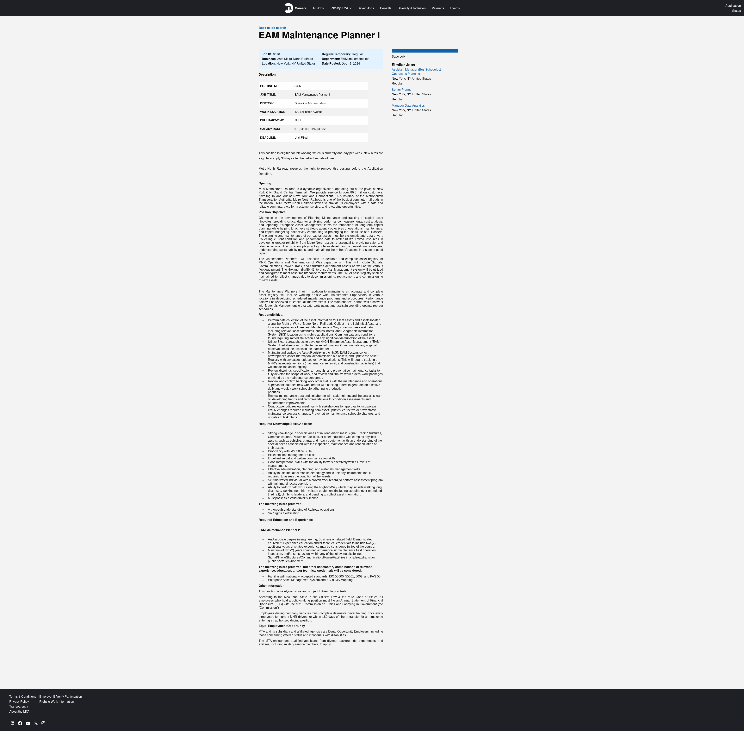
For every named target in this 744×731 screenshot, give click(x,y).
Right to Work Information (56, 701)
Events (455, 8)
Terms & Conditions (22, 696)
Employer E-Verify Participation (60, 696)
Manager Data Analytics (408, 105)
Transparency (18, 706)
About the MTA (19, 711)
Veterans (438, 8)
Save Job (398, 56)
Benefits (385, 8)
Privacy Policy (19, 701)
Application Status (733, 8)
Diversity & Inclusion (412, 8)
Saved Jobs (366, 8)
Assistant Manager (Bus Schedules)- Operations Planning (417, 71)
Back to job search (272, 27)
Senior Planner (402, 89)
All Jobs (318, 8)
